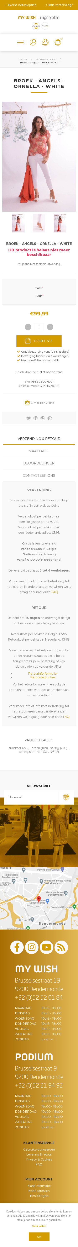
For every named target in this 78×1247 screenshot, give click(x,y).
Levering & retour (39, 1154)
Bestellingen (39, 1196)
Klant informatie (39, 1186)
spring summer (30, 752)
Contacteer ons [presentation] (39, 476)
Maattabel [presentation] (39, 451)
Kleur (38, 296)
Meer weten (39, 1226)
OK (39, 1236)
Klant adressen (39, 1191)
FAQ (39, 1164)
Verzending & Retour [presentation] (39, 439)
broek (36, 748)
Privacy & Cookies (39, 1159)
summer (15, 748)
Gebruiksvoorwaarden (39, 1149)
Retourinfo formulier (43, 673)
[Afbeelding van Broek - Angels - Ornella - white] (18, 223)
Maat (38, 287)
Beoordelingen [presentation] (39, 463)
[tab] (39, 439)
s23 (52, 752)
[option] (18, 223)
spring (54, 748)
